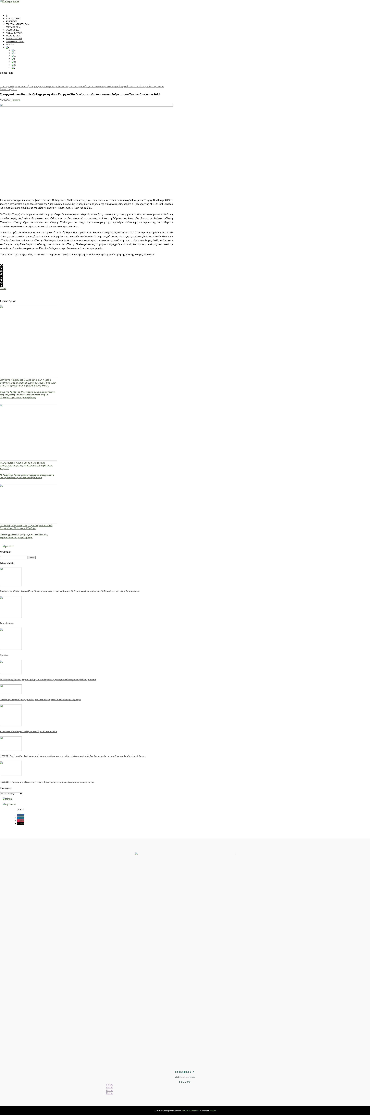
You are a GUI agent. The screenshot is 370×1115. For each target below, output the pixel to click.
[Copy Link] (86, 274)
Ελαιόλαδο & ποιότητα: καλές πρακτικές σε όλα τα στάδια (28, 731)
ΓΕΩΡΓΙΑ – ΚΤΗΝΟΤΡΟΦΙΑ (17, 24)
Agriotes (4, 655)
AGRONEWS (11, 21)
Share (3, 288)
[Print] (86, 282)
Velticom (213, 1111)
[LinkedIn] (86, 277)
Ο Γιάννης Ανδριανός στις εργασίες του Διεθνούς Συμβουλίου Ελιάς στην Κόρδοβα (26, 527)
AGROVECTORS (13, 18)
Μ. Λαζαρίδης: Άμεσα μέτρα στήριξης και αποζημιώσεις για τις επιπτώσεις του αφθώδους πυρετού (26, 465)
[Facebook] (86, 265)
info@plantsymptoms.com (185, 1077)
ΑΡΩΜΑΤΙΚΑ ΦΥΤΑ (14, 33)
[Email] (86, 271)
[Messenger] (86, 279)
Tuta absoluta (7, 623)
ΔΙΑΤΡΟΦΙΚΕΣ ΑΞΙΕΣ (15, 41)
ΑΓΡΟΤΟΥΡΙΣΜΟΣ (14, 39)
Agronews (16, 100)
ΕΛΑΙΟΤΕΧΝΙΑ (12, 30)
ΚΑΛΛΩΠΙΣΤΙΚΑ (13, 36)
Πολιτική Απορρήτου (190, 1111)
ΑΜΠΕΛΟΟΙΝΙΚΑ (13, 27)
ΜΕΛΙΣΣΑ (10, 44)
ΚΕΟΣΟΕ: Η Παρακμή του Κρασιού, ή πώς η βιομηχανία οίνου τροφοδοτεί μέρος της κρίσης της (47, 782)
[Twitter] (86, 268)
